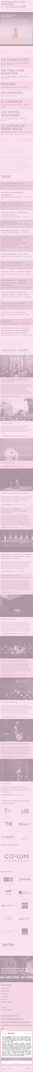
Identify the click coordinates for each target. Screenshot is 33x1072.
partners (9, 1036)
